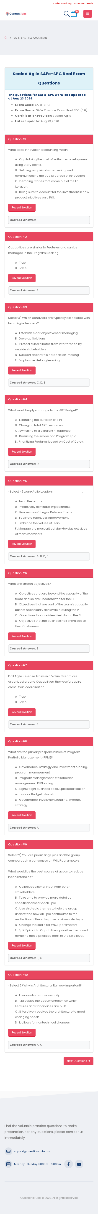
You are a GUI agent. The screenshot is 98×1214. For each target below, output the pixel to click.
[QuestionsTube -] (16, 13)
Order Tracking (62, 3)
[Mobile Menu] (87, 14)
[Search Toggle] (66, 14)
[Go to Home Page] (6, 37)
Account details (83, 3)
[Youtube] (79, 1164)
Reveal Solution (22, 207)
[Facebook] (68, 1164)
